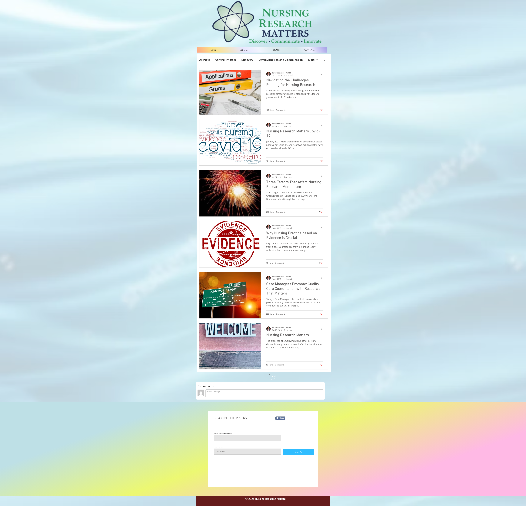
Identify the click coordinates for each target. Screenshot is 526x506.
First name (218, 447)
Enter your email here (223, 433)
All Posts (204, 59)
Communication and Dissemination (281, 59)
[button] (324, 60)
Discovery (247, 59)
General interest (225, 59)
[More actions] (322, 74)
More (311, 59)
